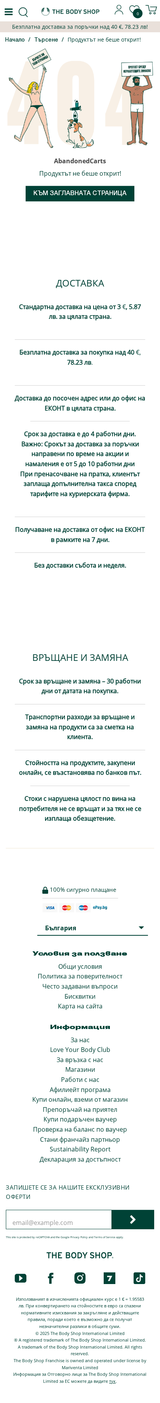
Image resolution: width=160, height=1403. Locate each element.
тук (112, 1381)
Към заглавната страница (80, 193)
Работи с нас (80, 1079)
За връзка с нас (80, 1059)
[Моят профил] (119, 12)
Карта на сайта (80, 1006)
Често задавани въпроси (80, 986)
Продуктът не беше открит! (104, 39)
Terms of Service (104, 1237)
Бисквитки (80, 996)
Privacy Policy (79, 1237)
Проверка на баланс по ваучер (80, 1129)
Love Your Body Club (80, 1049)
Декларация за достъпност (80, 1159)
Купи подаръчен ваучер (80, 1119)
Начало (15, 40)
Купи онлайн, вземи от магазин (80, 1099)
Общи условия (80, 966)
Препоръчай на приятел (80, 1109)
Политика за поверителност (80, 976)
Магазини (80, 1069)
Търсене (46, 40)
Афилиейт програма (80, 1089)
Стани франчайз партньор (80, 1139)
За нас (80, 1040)
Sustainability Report (80, 1149)
